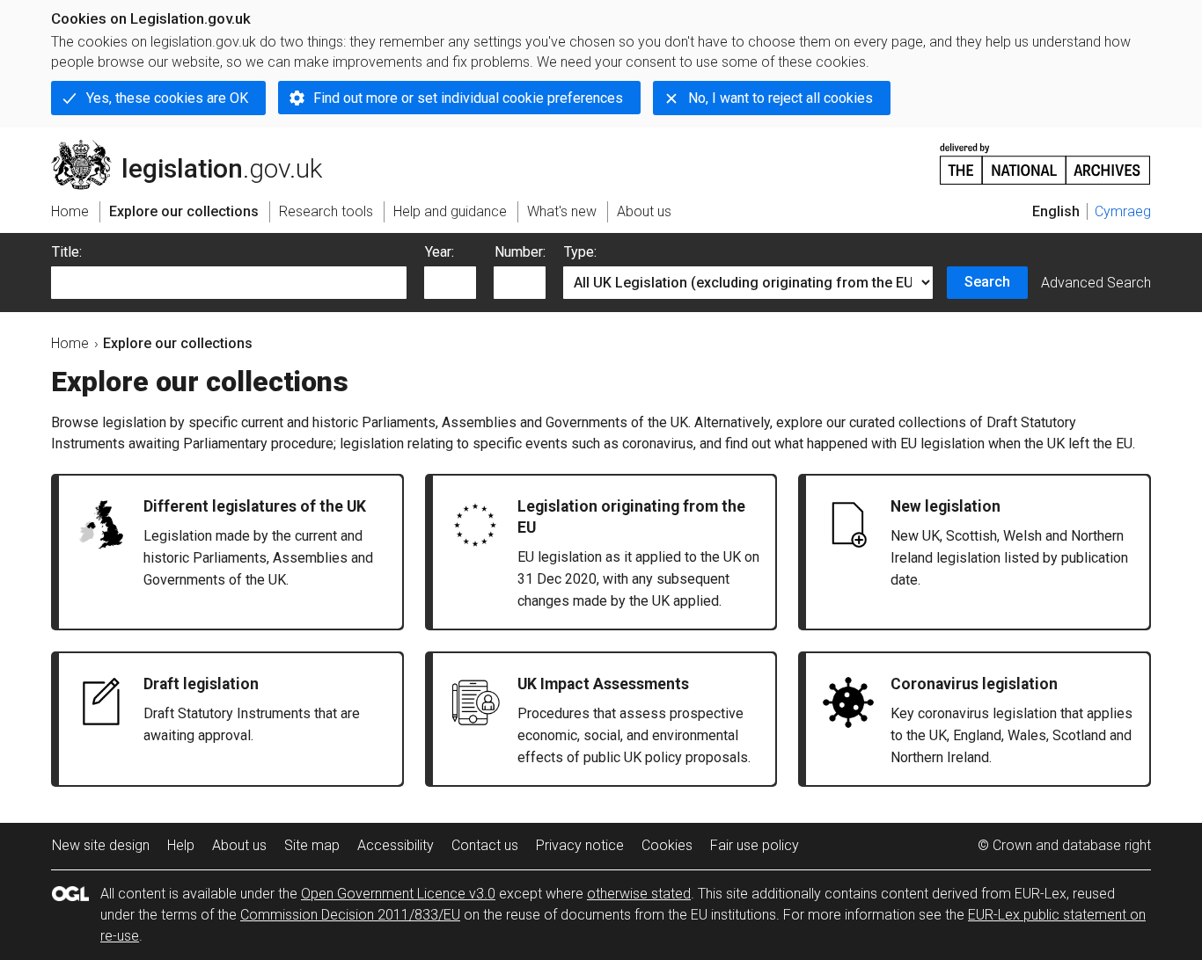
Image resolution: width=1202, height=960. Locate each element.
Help (180, 845)
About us (239, 845)
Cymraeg (1123, 211)
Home (70, 343)
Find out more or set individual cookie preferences (468, 98)
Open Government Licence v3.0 (398, 893)
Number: (520, 252)
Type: (580, 252)
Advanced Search (1096, 282)
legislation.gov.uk (197, 146)
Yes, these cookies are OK (167, 98)
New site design (101, 845)
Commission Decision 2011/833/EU (350, 914)
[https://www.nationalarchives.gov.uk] (1045, 156)
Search (987, 281)
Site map (312, 845)
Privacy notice (580, 845)
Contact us (484, 845)
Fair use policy (754, 845)
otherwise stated (639, 893)
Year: (439, 252)
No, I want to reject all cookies (780, 98)
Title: (67, 252)
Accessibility (395, 845)
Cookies (667, 845)
